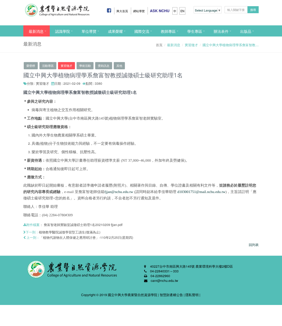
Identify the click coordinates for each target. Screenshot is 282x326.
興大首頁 (122, 11)
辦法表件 (221, 31)
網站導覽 (139, 11)
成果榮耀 (115, 31)
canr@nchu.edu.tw (164, 280)
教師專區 (168, 31)
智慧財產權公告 (171, 294)
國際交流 (141, 31)
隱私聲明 (192, 294)
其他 (119, 66)
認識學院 (62, 31)
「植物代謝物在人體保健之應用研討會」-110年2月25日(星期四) (86, 237)
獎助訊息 (103, 66)
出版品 (245, 31)
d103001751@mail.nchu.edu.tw (201, 192)
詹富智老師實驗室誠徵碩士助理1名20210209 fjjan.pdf (83, 224)
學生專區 (194, 31)
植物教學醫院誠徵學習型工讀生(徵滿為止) (69, 232)
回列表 (254, 244)
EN (182, 11)
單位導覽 (89, 31)
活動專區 (48, 66)
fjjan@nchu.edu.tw (118, 192)
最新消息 (36, 31)
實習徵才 (66, 66)
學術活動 (85, 66)
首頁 (159, 44)
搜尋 (253, 10)
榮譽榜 (30, 66)
